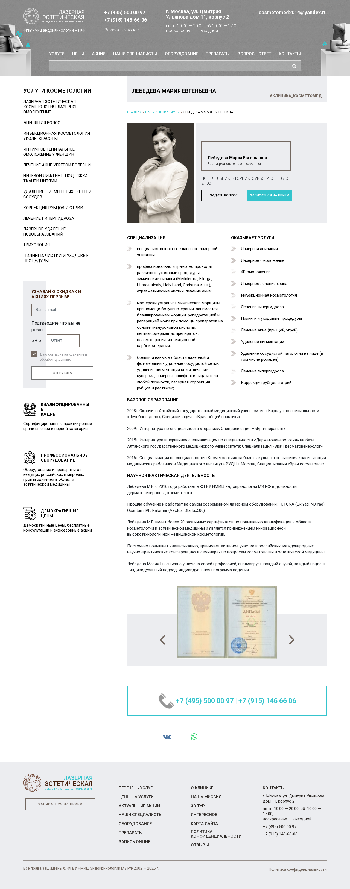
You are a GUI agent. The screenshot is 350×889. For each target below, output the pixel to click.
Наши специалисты (135, 53)
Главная (134, 112)
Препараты (218, 53)
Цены (78, 53)
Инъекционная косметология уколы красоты (56, 136)
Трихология (36, 244)
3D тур (198, 805)
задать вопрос (224, 195)
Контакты (290, 53)
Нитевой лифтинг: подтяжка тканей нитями (55, 178)
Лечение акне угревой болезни (57, 165)
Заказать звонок (121, 30)
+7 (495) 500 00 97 (124, 12)
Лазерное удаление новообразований (44, 232)
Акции (99, 53)
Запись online (134, 841)
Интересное (204, 814)
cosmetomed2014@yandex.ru (293, 12)
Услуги (57, 53)
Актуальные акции (139, 805)
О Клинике (202, 787)
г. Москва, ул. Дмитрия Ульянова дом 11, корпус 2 (197, 14)
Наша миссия (206, 796)
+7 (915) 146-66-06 (125, 20)
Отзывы (200, 845)
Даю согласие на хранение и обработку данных (63, 357)
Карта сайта (204, 823)
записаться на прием (269, 195)
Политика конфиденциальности (216, 834)
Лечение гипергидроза (48, 218)
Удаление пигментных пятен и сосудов (57, 194)
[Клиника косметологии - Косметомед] (54, 16)
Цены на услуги (136, 796)
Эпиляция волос (41, 122)
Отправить (62, 373)
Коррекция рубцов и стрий (53, 207)
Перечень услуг (136, 787)
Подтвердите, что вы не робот (55, 326)
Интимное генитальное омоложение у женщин (49, 152)
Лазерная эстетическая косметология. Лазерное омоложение (50, 107)
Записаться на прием (60, 804)
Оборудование (181, 53)
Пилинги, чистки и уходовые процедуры (56, 258)
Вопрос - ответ (254, 53)
